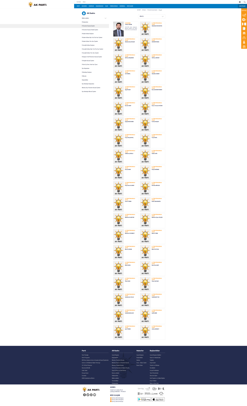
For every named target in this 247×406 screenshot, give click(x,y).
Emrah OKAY (128, 105)
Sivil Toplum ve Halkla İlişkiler (157, 378)
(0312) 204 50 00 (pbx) (117, 398)
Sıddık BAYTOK (155, 297)
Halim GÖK (154, 153)
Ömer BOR (127, 281)
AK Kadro (144, 10)
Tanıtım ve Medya (154, 365)
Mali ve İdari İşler (154, 383)
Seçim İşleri (153, 362)
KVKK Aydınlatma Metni (88, 378)
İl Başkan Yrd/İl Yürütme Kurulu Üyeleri (92, 57)
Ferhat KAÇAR (155, 121)
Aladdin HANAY (156, 73)
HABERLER (91, 6)
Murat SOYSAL (155, 249)
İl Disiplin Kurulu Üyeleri (88, 60)
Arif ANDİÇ (127, 73)
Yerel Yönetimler (154, 373)
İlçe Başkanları (85, 68)
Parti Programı (86, 357)
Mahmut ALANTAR (129, 217)
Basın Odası (139, 365)
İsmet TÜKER (128, 201)
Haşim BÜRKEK (155, 169)
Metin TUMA (155, 233)
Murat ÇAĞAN (128, 249)
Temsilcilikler (115, 380)
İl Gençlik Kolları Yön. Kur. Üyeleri (90, 53)
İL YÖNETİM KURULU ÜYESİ (157, 24)
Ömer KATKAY (155, 281)
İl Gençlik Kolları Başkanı (88, 45)
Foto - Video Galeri (141, 362)
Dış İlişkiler (152, 368)
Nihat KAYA (128, 265)
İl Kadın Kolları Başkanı (88, 33)
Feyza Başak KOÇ (129, 137)
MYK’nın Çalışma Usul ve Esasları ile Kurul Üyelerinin (95, 360)
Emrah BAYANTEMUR (157, 89)
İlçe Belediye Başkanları (88, 84)
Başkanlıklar (85, 80)
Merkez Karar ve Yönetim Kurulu (120, 362)
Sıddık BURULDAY (129, 313)
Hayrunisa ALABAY (129, 185)
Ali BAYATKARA (155, 41)
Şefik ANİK (154, 313)
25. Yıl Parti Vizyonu (87, 365)
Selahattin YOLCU (129, 297)
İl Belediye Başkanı (87, 72)
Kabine (138, 360)
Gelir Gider (84, 370)
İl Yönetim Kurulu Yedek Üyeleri (90, 29)
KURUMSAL (122, 6)
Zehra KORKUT (155, 329)
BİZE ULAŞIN (130, 6)
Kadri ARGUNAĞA (156, 201)
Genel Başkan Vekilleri (155, 355)
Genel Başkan (115, 355)
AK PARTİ (139, 10)
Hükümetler (115, 375)
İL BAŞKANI (127, 23)
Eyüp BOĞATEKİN (129, 121)
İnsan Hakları (153, 380)
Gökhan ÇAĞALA (129, 153)
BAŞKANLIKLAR (99, 6)
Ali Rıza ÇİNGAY (155, 57)
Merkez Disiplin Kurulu (118, 365)
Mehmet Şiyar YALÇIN (157, 217)
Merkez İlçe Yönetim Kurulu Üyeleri (91, 87)
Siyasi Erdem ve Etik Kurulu (119, 370)
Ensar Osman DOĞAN (157, 105)
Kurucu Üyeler (115, 373)
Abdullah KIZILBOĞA (157, 26)
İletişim (84, 1)
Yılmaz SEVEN (128, 24)
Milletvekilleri (115, 378)
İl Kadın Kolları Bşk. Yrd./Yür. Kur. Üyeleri (92, 37)
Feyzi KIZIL (154, 137)
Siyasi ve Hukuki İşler (155, 357)
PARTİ (78, 6)
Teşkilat (152, 360)
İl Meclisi (84, 76)
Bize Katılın (79, 1)
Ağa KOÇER (128, 89)
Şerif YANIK (128, 329)
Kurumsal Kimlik (86, 368)
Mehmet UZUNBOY (130, 233)
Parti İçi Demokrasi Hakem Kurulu (120, 368)
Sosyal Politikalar (154, 370)
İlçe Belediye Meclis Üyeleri (89, 91)
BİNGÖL (142, 16)
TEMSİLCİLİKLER (114, 6)
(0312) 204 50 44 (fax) (117, 401)
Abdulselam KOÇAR (130, 41)
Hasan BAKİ (128, 169)
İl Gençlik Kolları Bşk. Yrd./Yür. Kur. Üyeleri (92, 49)
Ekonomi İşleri (153, 375)
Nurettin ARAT (155, 265)
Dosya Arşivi (85, 373)
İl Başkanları (85, 22)
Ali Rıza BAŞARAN (129, 57)
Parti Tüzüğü (85, 355)
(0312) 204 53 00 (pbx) (117, 399)
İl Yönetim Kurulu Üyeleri (88, 26)
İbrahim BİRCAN (156, 185)
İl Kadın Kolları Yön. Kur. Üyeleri (90, 41)
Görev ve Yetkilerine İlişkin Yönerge (91, 362)
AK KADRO (84, 6)
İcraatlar (84, 375)
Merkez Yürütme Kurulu (118, 360)
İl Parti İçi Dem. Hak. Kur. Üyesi (89, 64)
